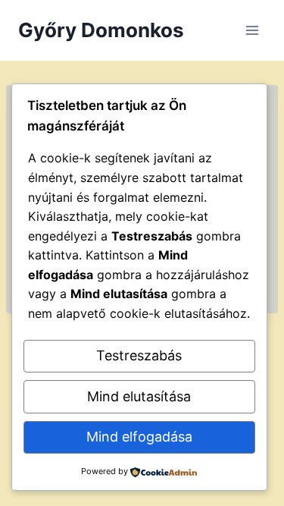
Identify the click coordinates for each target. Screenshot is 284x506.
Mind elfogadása (139, 437)
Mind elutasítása (139, 396)
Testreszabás (139, 355)
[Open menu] (252, 30)
